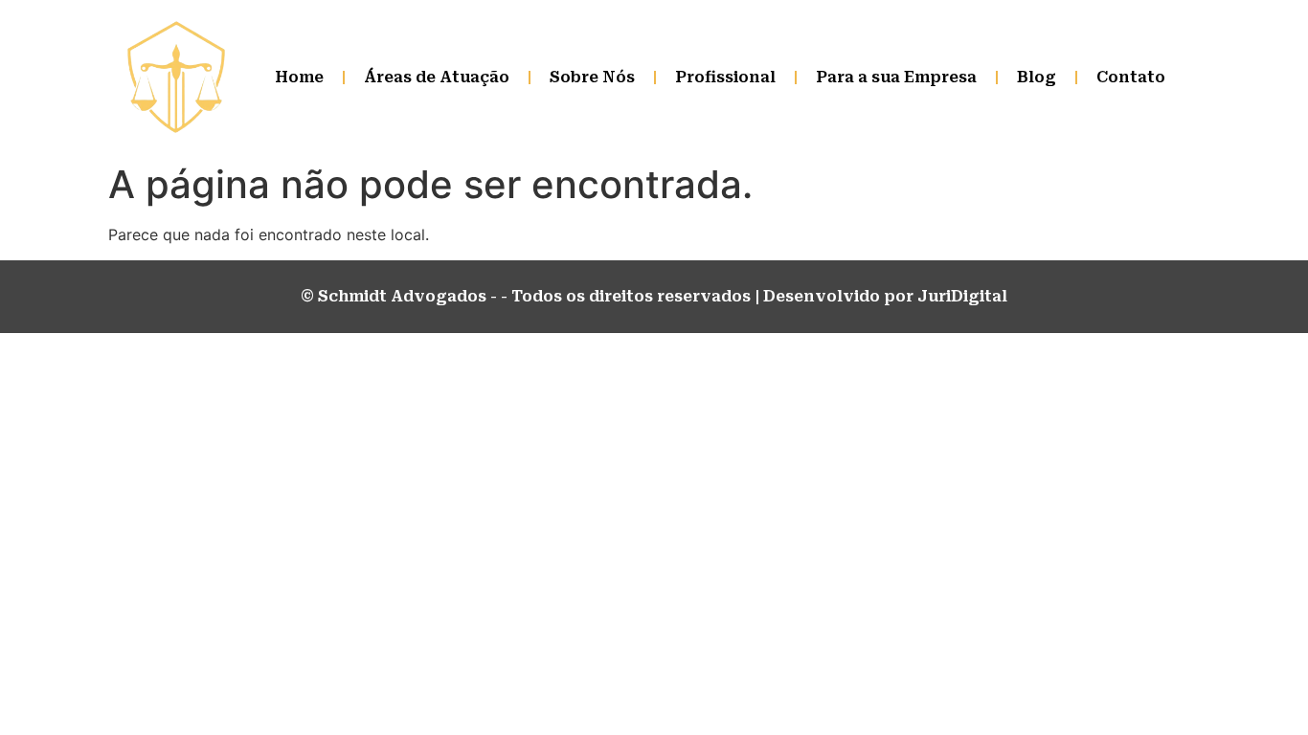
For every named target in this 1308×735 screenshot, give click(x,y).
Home (299, 77)
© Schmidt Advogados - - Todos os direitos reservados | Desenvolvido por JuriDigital (654, 296)
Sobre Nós (592, 77)
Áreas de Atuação (436, 77)
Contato (1130, 77)
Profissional (725, 77)
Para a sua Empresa (896, 77)
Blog (1036, 77)
